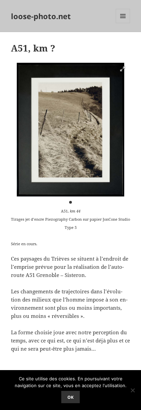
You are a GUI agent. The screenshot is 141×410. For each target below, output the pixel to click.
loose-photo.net (41, 16)
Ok (70, 397)
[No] (132, 390)
